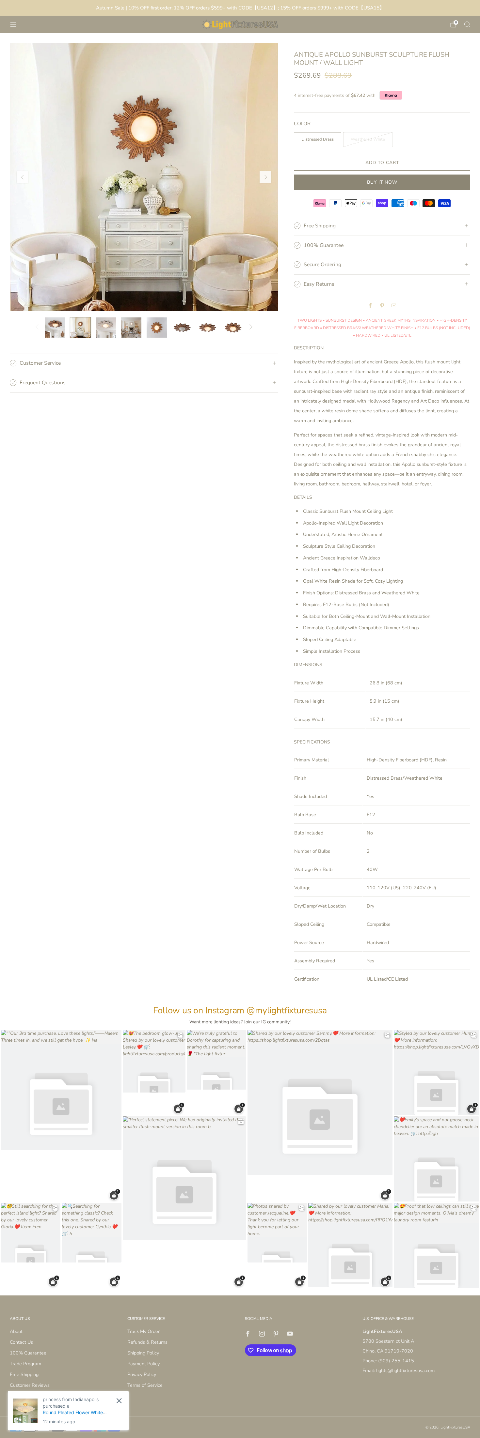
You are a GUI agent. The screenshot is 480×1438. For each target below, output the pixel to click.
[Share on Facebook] (370, 305)
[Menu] (13, 24)
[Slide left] (36, 327)
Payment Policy (143, 1363)
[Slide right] (251, 327)
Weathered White (368, 139)
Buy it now (382, 182)
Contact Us (21, 1342)
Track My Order (143, 1331)
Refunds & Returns (147, 1342)
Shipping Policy (143, 1353)
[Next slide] (265, 177)
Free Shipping (24, 1374)
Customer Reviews (30, 1385)
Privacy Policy (141, 1374)
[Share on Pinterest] (382, 305)
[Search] (467, 24)
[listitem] (240, 8)
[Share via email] (393, 305)
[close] (119, 1400)
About (16, 1331)
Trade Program (25, 1363)
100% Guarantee (28, 1353)
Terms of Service (145, 1385)
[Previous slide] (22, 177)
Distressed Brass (317, 139)
